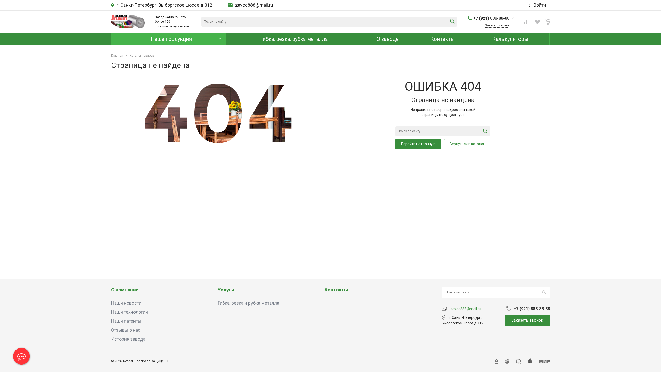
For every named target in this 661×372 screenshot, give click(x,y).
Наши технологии (129, 312)
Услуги (226, 290)
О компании (125, 290)
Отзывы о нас (125, 330)
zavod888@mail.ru (254, 5)
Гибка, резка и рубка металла (248, 303)
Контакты (336, 290)
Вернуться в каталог (467, 144)
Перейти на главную (418, 144)
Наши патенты (126, 321)
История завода (128, 339)
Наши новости (126, 303)
